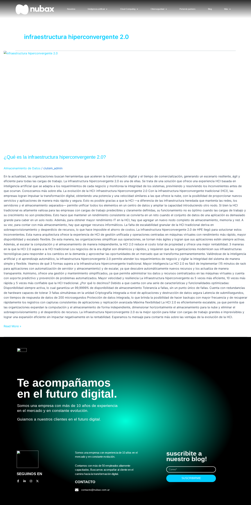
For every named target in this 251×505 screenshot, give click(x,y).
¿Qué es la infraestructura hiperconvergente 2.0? (55, 157)
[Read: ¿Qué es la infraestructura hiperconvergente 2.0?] (125, 100)
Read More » (12, 326)
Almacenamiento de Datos (22, 168)
